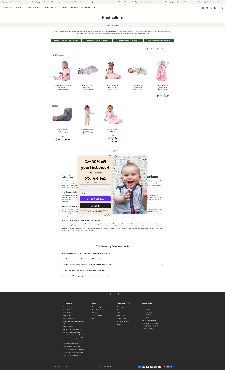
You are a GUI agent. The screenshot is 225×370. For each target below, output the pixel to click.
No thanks (95, 205)
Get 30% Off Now (95, 198)
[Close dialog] (144, 158)
